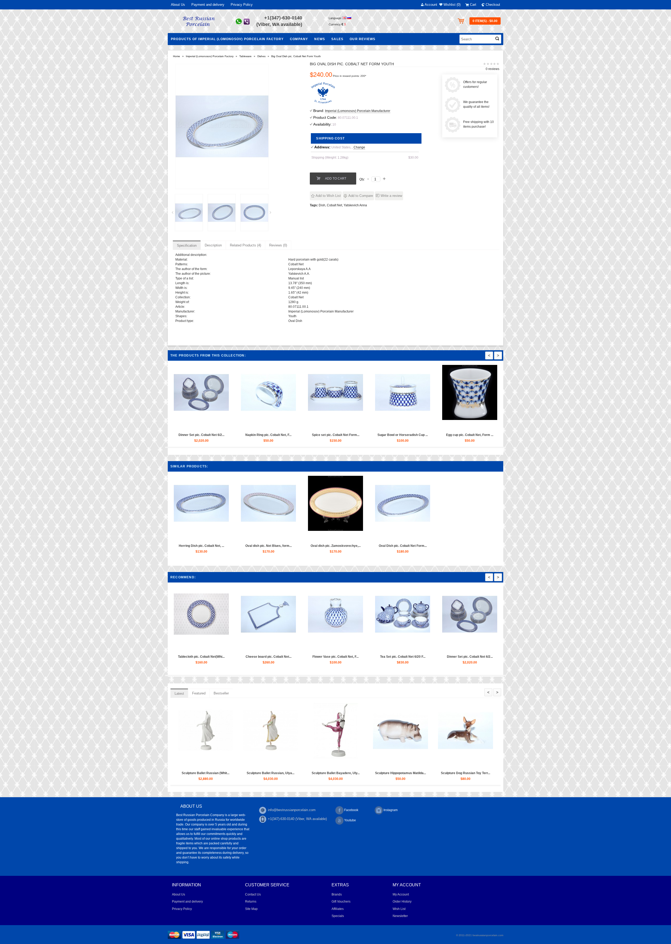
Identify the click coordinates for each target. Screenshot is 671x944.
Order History (402, 901)
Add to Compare (360, 196)
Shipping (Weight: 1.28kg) (329, 157)
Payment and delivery (207, 5)
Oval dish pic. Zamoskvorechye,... (336, 546)
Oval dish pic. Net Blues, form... (268, 546)
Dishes (261, 56)
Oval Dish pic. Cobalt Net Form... (320, 435)
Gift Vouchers (341, 901)
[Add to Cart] (173, 425)
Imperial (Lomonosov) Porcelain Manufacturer (357, 111)
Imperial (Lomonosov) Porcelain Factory (210, 56)
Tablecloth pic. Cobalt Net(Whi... (450, 657)
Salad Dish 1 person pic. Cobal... (186, 435)
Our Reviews (362, 39)
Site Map (251, 909)
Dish (322, 205)
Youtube (350, 820)
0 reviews (492, 69)
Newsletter (400, 916)
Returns (250, 901)
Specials (338, 916)
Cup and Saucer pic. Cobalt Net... (383, 657)
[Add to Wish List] (186, 425)
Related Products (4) (245, 245)
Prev (174, 214)
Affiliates (338, 909)
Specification (187, 245)
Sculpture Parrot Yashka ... (186, 773)
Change (359, 147)
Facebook (351, 810)
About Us (178, 5)
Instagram (390, 810)
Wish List (399, 909)
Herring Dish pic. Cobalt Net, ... (201, 546)
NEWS (319, 39)
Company (299, 39)
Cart (473, 5)
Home (176, 56)
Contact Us (253, 894)
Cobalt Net (334, 205)
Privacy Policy (242, 5)
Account (431, 5)
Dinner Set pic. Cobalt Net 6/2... (454, 435)
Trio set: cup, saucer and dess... (315, 657)
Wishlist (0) (452, 5)
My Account (401, 894)
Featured (198, 693)
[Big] (189, 212)
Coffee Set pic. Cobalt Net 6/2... (249, 657)
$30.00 (413, 157)
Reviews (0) (278, 245)
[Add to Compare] (198, 425)
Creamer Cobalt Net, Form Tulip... (181, 657)
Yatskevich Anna (355, 205)
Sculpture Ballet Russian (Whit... (446, 773)
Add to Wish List (328, 196)
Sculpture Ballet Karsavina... (381, 773)
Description (213, 245)
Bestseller (221, 693)
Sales (337, 39)
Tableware (245, 56)
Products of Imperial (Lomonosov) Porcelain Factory (227, 39)
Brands (337, 894)
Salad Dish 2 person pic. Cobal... (253, 435)
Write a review (391, 196)
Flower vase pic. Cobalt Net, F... (387, 435)
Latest (179, 693)
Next (272, 214)
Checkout (493, 5)
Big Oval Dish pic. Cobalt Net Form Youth (296, 56)
